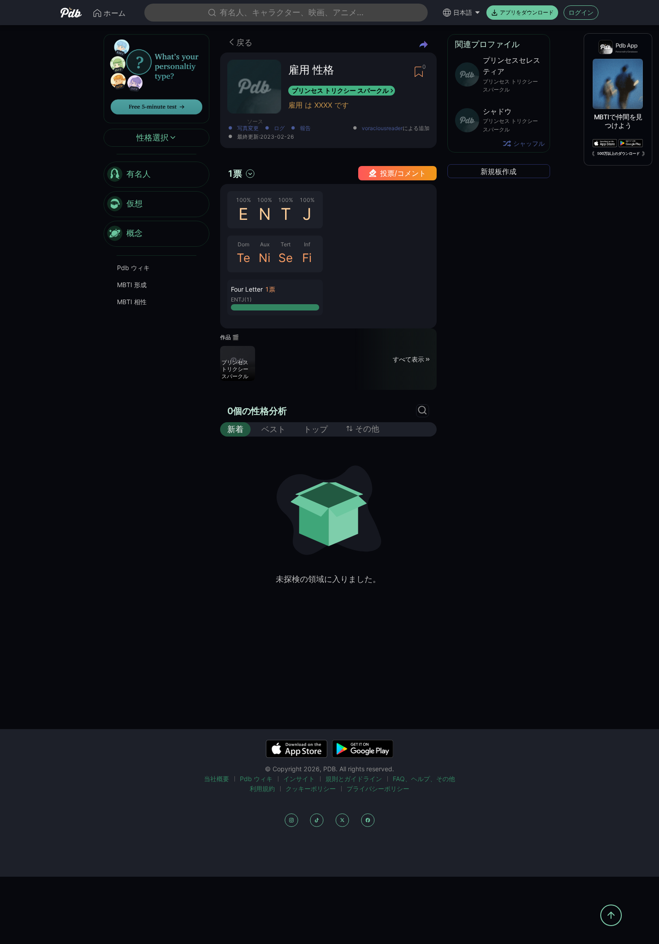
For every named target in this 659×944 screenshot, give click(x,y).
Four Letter (247, 289)
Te (243, 258)
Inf (307, 244)
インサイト (299, 778)
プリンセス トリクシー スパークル (340, 90)
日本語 (462, 12)
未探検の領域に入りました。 (328, 579)
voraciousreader (382, 128)
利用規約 (262, 788)
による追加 (395, 128)
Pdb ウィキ (133, 267)
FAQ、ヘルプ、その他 (424, 778)
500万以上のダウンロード (618, 153)
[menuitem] (156, 175)
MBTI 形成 (132, 284)
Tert (285, 244)
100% (243, 200)
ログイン (581, 12)
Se (285, 258)
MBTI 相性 (132, 302)
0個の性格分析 (257, 411)
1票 (234, 173)
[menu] (156, 204)
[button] (275, 297)
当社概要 (216, 778)
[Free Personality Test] (156, 78)
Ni (264, 258)
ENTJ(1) (241, 299)
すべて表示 (408, 359)
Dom (243, 244)
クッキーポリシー (311, 788)
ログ (279, 128)
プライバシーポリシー (378, 788)
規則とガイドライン (353, 778)
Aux (264, 244)
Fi (307, 258)
